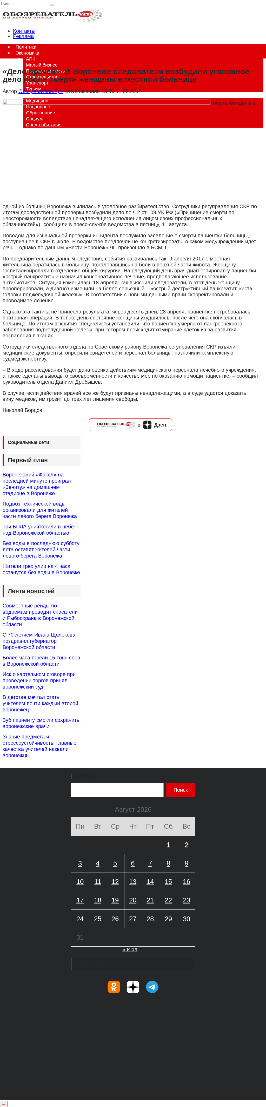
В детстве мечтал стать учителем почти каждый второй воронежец (40, 703)
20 (132, 900)
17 (80, 900)
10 (80, 882)
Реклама (23, 36)
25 (97, 919)
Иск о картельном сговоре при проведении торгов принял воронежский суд (39, 680)
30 (186, 919)
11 (97, 882)
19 (115, 900)
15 (168, 882)
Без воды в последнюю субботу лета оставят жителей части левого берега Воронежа (41, 549)
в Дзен (151, 425)
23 (186, 900)
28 (150, 919)
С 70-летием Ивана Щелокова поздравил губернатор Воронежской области (39, 641)
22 (168, 900)
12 (115, 882)
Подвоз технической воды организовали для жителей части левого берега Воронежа (40, 510)
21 (150, 900)
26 (115, 919)
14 (150, 882)
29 (168, 919)
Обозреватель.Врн (40, 91)
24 (80, 919)
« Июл (129, 949)
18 (97, 900)
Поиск (83, 776)
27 (132, 919)
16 (186, 882)
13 (132, 882)
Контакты (24, 31)
